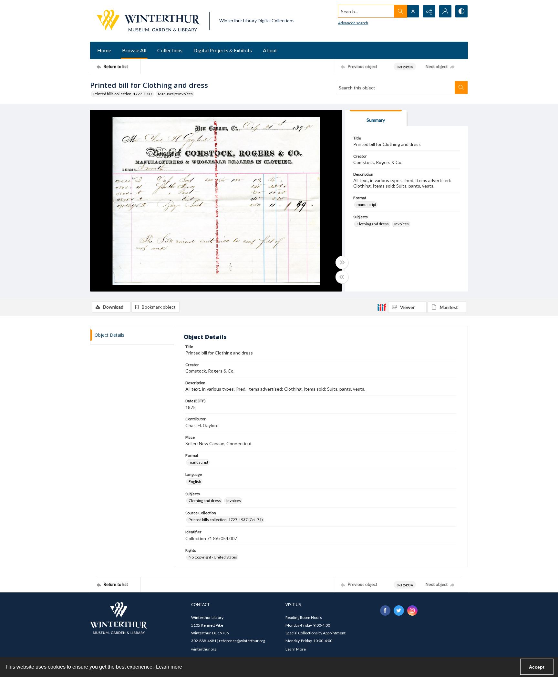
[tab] (376, 118)
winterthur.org (203, 649)
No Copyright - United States (213, 557)
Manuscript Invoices (175, 93)
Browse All (134, 50)
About (270, 50)
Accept (536, 667)
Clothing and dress (372, 223)
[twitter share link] (399, 610)
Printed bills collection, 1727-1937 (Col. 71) (226, 519)
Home (104, 50)
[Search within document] (461, 87)
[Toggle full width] (342, 262)
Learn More (295, 649)
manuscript (366, 204)
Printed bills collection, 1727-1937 (122, 93)
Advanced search (353, 22)
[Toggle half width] (342, 277)
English (195, 481)
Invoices (401, 223)
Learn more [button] (169, 667)
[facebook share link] (385, 610)
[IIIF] (382, 307)
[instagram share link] (412, 610)
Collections (169, 50)
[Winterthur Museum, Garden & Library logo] (148, 21)
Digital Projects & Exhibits (222, 50)
